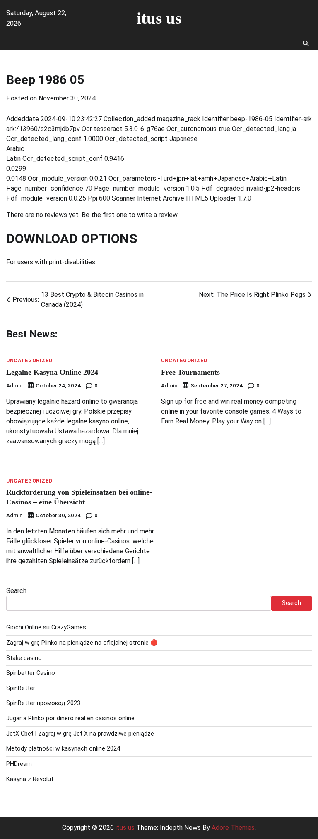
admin (14, 385)
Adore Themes (233, 828)
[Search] (305, 43)
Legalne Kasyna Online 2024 (52, 372)
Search (16, 591)
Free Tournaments (190, 372)
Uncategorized (29, 360)
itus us (159, 18)
